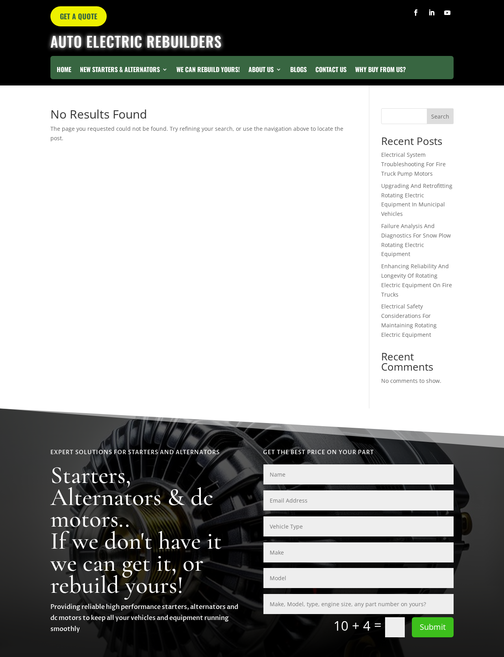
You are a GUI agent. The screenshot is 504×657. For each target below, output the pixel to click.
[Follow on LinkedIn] (431, 12)
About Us (261, 70)
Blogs (298, 70)
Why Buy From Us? (380, 70)
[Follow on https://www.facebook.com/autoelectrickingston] (416, 12)
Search (440, 116)
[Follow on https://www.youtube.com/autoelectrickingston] (447, 12)
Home (64, 70)
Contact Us (330, 70)
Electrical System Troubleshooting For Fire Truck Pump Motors (413, 164)
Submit (433, 627)
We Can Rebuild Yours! (208, 70)
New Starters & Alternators (120, 70)
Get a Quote (78, 16)
